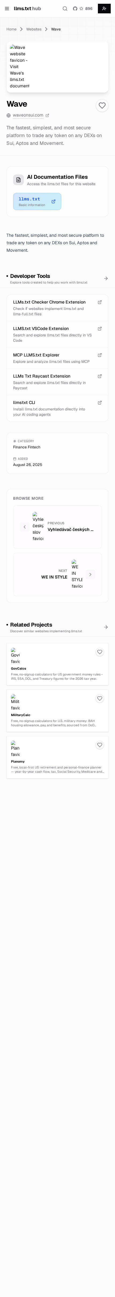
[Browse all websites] (106, 627)
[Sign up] (104, 8)
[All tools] (106, 278)
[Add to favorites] (102, 105)
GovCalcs (18, 668)
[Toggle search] (65, 8)
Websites (33, 29)
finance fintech (26, 447)
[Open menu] (7, 8)
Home (11, 29)
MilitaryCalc (20, 715)
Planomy (18, 761)
